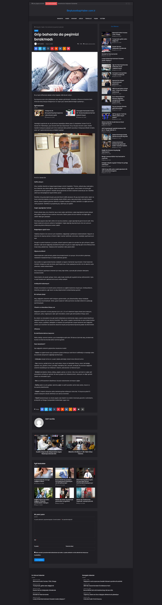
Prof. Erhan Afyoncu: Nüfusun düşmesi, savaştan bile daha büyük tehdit (118, 99)
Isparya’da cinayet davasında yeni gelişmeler (118, 82)
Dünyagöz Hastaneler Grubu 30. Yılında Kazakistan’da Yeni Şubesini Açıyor (85, 113)
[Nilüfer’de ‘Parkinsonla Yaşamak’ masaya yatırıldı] (85, 493)
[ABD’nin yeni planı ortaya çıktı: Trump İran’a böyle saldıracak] (106, 91)
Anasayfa (60, 18)
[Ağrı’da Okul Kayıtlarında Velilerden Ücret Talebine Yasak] (106, 67)
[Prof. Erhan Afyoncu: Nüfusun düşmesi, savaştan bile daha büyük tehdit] (106, 99)
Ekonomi (74, 18)
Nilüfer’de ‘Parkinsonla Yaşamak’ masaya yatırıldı (84, 500)
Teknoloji (88, 18)
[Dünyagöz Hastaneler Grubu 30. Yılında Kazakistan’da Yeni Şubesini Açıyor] (70, 113)
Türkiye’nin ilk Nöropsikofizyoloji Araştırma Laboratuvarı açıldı (54, 113)
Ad (35, 540)
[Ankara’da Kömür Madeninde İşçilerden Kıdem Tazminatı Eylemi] (106, 144)
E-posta (36, 546)
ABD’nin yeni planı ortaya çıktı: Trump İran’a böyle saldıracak (120, 90)
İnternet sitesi (69, 546)
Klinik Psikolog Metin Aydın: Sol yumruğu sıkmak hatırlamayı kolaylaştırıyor (84, 481)
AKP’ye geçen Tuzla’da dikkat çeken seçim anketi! (119, 115)
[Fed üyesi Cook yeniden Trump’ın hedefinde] (106, 75)
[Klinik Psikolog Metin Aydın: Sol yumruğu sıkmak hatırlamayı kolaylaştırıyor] (85, 473)
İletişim (102, 18)
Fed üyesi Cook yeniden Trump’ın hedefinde (119, 74)
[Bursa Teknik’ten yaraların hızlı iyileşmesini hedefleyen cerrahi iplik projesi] (64, 473)
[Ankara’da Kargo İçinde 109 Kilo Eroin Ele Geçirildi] (106, 137)
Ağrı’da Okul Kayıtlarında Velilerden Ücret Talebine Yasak (120, 66)
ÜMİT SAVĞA (40, 44)
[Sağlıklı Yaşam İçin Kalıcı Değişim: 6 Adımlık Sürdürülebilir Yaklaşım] (43, 493)
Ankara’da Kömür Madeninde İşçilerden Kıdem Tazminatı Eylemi (119, 144)
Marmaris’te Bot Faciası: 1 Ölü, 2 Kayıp (119, 33)
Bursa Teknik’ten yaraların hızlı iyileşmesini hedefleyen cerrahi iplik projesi (63, 481)
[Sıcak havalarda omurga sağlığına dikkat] (43, 473)
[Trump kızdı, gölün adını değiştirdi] (106, 41)
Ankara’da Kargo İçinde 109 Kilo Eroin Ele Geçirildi (120, 135)
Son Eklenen (115, 26)
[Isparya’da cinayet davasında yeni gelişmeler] (106, 83)
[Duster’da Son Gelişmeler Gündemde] (106, 49)
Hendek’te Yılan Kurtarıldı (64, 3)
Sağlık (81, 18)
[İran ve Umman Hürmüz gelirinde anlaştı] (106, 109)
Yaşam (96, 18)
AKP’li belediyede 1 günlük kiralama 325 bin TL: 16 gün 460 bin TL (114, 129)
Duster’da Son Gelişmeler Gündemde (119, 47)
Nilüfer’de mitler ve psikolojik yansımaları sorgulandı (64, 500)
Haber (67, 18)
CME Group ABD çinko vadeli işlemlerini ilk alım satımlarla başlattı (114, 170)
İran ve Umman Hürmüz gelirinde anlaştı (119, 107)
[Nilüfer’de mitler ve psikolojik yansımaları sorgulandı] (64, 493)
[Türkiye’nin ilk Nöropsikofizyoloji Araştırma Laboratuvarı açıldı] (39, 113)
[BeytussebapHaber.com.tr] (81, 10)
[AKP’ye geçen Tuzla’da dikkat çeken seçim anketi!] (106, 116)
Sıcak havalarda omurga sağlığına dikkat (42, 480)
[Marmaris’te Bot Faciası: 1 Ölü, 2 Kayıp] (106, 34)
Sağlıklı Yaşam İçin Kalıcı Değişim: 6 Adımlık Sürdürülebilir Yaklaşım (41, 501)
